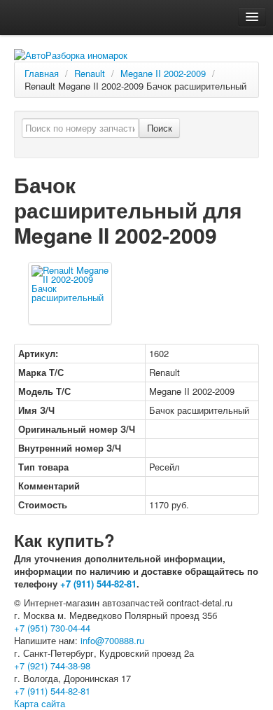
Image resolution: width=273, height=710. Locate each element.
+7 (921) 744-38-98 (52, 665)
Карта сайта (39, 703)
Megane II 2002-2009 (163, 73)
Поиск (159, 127)
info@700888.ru (112, 640)
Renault (89, 73)
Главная (41, 73)
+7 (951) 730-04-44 (52, 627)
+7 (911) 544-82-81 (98, 583)
